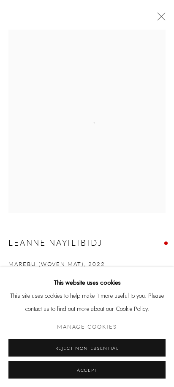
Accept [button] (87, 370)
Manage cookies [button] (87, 327)
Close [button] (159, 19)
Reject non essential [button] (87, 348)
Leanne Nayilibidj (55, 243)
